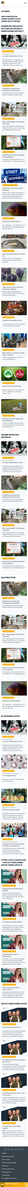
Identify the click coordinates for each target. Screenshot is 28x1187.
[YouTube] (12, 1149)
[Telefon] (23, 1149)
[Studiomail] (19, 1149)
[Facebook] (5, 1149)
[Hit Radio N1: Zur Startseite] (12, 2)
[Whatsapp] (16, 1149)
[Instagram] (8, 1149)
